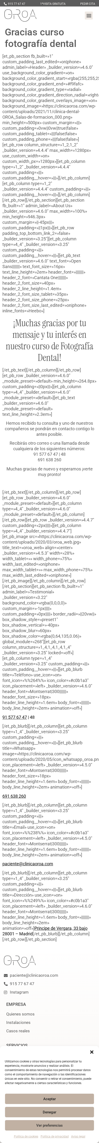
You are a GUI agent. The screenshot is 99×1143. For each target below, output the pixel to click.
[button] (91, 1052)
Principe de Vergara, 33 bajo (60, 928)
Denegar (49, 1112)
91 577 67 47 (14, 717)
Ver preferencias (49, 1125)
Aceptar (49, 1099)
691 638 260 (14, 796)
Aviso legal (78, 1136)
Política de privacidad (55, 1136)
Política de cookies (26, 1136)
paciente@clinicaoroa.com (27, 863)
